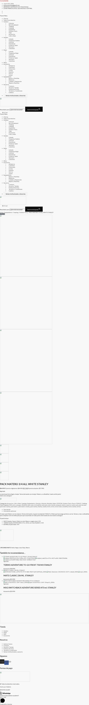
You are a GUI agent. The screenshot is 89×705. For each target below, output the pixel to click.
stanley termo (47, 506)
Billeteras (11, 80)
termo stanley (72, 506)
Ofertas (5, 18)
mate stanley (51, 505)
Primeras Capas (13, 45)
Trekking (11, 26)
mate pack (44, 505)
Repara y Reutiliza (14, 83)
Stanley (40, 506)
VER (39, 521)
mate (28, 505)
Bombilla (24, 505)
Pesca (73, 503)
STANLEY (78, 503)
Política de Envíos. (14, 89)
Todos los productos (9, 20)
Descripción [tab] (6, 509)
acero (14, 505)
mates (73, 505)
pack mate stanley (5, 506)
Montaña (49, 503)
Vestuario (11, 47)
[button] (44, 15)
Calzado (11, 39)
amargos (18, 505)
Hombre (5, 37)
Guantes (11, 72)
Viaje (10, 33)
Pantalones (12, 44)
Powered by (6, 704)
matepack (58, 505)
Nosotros (6, 84)
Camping (11, 28)
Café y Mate (12, 36)
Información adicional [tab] (9, 511)
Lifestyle (11, 23)
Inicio (1, 212)
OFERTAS (59, 503)
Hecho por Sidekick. (5, 687)
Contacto (11, 86)
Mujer (5, 50)
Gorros (11, 73)
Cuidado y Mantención (15, 81)
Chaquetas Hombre (14, 40)
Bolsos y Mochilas (14, 78)
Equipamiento (7, 77)
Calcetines (12, 48)
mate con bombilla (36, 505)
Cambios (11, 92)
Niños (5, 62)
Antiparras (12, 66)
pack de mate (82, 505)
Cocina (11, 70)
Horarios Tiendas (14, 88)
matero (64, 505)
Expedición (12, 29)
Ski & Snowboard (13, 25)
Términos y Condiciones (15, 91)
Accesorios (12, 34)
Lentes (11, 75)
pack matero (14, 506)
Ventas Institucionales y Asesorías (15, 95)
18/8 (10, 505)
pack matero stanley (24, 506)
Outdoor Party (13, 31)
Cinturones (12, 69)
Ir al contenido (4, 1)
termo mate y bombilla (61, 506)
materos (68, 505)
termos (79, 506)
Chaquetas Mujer (14, 53)
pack (77, 505)
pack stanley (33, 506)
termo (53, 506)
